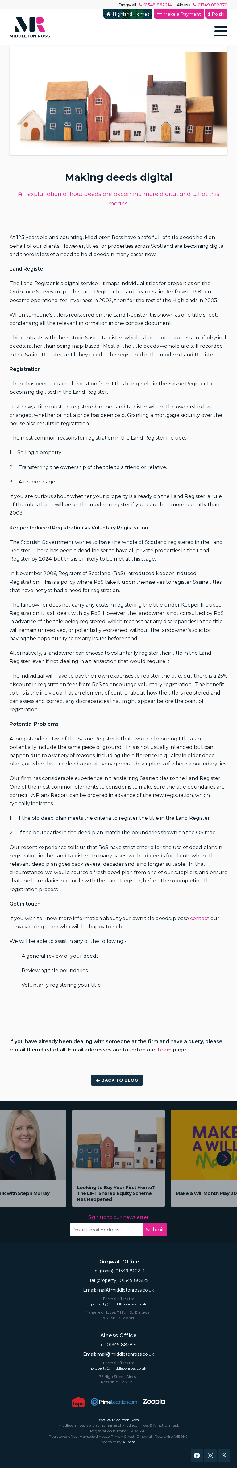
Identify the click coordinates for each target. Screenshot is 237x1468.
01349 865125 (134, 1280)
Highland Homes (131, 14)
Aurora (129, 1442)
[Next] (223, 1158)
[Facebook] (197, 1455)
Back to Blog (119, 1080)
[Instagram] (210, 1455)
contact (199, 918)
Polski (218, 14)
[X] (224, 1455)
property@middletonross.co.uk (118, 1304)
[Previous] (13, 1158)
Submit (155, 1230)
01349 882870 (212, 4)
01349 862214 (157, 4)
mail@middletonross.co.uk (125, 1290)
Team (164, 1050)
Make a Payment (182, 14)
